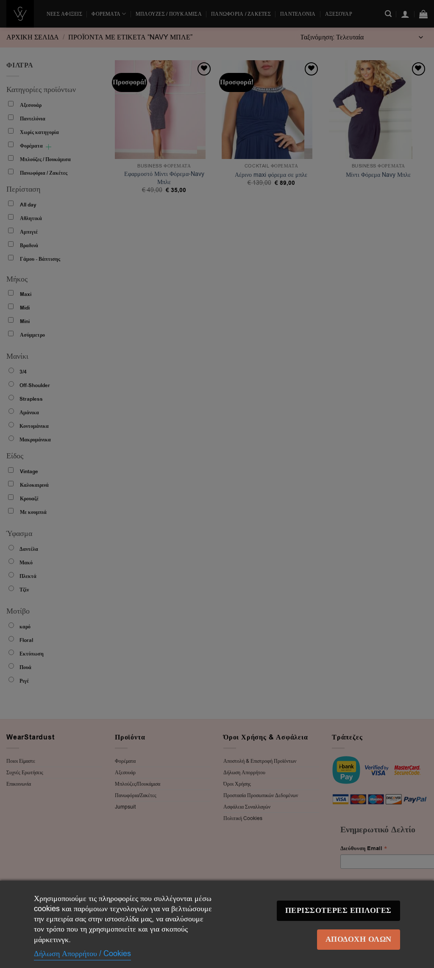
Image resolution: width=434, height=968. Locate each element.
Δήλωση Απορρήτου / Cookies (82, 953)
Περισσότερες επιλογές (338, 910)
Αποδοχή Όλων (359, 939)
